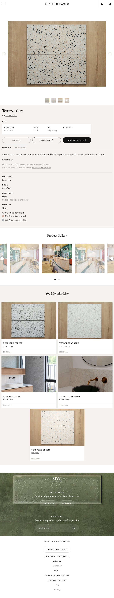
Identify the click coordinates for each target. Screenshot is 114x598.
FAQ (57, 585)
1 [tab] (55, 279)
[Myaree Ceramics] (57, 4)
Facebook (57, 566)
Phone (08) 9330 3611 (57, 549)
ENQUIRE (16, 140)
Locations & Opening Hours (57, 556)
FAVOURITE (45, 140)
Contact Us (48, 503)
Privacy (57, 589)
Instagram (57, 561)
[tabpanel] (57, 54)
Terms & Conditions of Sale (57, 575)
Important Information (57, 580)
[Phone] (102, 4)
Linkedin (57, 570)
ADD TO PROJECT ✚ (77, 140)
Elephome (11, 116)
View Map (66, 503)
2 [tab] (58, 279)
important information (41, 167)
